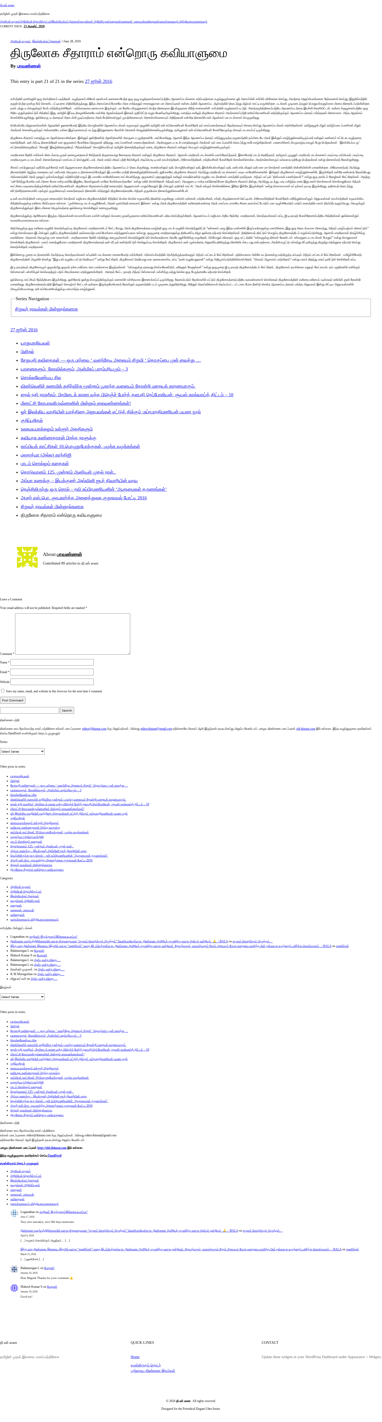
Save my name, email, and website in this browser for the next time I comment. (54, 691)
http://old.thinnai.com (52, 1148)
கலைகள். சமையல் (133, 21)
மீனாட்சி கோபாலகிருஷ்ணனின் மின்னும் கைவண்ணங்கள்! (76, 403)
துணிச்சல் (342, 946)
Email (4, 672)
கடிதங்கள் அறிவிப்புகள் (95, 21)
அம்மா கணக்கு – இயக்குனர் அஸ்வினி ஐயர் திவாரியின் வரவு (79, 480)
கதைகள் (115, 21)
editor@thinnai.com (94, 728)
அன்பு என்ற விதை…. (47, 960)
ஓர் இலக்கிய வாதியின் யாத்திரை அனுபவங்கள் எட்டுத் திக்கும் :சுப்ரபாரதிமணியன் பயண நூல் (111, 411)
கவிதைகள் (152, 21)
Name (5, 662)
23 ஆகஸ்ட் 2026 (34, 26)
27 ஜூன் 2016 (98, 81)
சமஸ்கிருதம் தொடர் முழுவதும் (19, 1163)
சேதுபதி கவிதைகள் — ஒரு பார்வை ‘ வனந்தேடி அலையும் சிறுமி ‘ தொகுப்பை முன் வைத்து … (111, 360)
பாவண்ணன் (29, 66)
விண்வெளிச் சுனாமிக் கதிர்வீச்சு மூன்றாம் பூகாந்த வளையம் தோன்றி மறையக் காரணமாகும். (108, 386)
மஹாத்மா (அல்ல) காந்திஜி (46, 455)
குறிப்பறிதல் (32, 420)
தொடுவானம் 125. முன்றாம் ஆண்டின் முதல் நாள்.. (68, 472)
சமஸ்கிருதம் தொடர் (146, 1365)
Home (135, 1357)
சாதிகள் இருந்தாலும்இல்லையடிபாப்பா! (53, 936)
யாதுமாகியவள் (35, 343)
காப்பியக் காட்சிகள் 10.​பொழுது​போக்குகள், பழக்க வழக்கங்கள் (80, 446)
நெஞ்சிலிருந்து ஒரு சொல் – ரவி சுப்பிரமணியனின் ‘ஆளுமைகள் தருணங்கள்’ (94, 489)
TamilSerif (55, 1155)
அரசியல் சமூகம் (10, 21)
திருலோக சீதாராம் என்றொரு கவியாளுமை (37, 869)
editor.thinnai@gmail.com (156, 728)
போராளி (39, 951)
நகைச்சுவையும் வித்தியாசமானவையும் (183, 21)
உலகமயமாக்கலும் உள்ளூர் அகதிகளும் (57, 429)
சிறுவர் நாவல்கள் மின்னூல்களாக (46, 309)
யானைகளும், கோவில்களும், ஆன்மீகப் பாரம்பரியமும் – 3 (74, 369)
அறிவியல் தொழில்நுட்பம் (35, 21)
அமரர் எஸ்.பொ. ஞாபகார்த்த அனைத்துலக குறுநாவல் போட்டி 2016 (84, 497)
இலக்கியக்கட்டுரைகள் (65, 21)
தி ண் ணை (7, 5)
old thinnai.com (305, 728)
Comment (7, 653)
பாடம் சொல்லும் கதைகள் (45, 463)
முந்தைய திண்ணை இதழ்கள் (153, 1371)
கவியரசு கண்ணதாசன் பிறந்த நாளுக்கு (58, 437)
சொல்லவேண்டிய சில (41, 377)
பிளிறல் (27, 351)
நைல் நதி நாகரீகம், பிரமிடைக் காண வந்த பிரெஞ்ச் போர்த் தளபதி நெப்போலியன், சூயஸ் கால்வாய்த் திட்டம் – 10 (127, 394)
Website (5, 682)
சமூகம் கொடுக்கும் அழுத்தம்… (253, 941)
